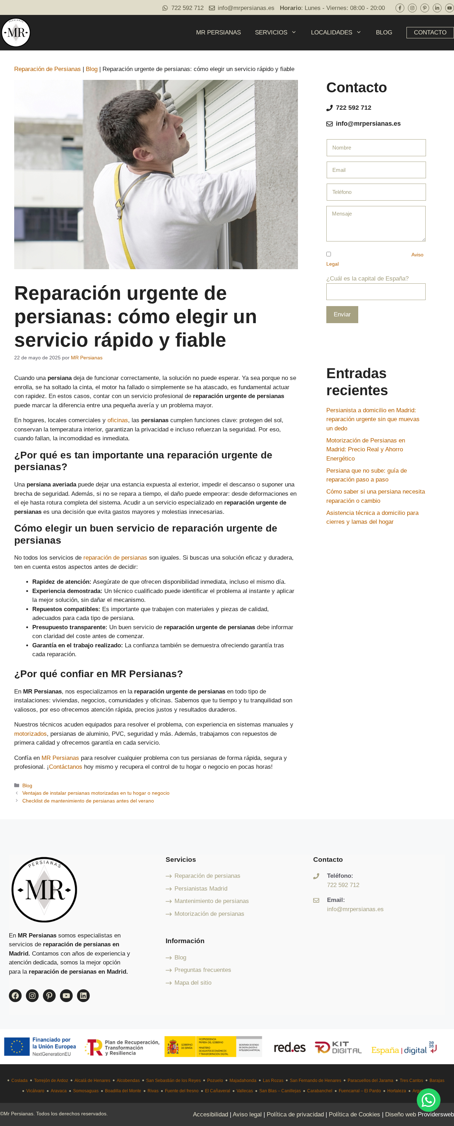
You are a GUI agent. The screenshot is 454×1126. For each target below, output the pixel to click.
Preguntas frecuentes (203, 970)
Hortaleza (396, 1090)
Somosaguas (86, 1090)
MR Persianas (60, 758)
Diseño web (400, 1114)
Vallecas (245, 1090)
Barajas (437, 1080)
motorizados (30, 733)
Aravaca (59, 1090)
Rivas (153, 1090)
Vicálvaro (35, 1090)
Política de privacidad (295, 1114)
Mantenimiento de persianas (212, 901)
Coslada (19, 1080)
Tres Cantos (411, 1080)
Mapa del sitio (193, 982)
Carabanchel (319, 1090)
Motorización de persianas (209, 913)
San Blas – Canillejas (280, 1090)
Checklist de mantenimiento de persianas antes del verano (88, 801)
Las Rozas (273, 1080)
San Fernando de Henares (315, 1080)
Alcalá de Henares (92, 1080)
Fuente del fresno (182, 1090)
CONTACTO (430, 32)
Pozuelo (215, 1080)
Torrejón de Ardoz (51, 1080)
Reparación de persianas (207, 875)
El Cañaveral (217, 1090)
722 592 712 (187, 8)
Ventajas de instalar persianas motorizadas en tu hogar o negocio (96, 793)
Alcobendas (128, 1080)
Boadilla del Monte (123, 1090)
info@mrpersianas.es (246, 8)
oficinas (117, 420)
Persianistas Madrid (201, 888)
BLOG (384, 32)
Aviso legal (247, 1114)
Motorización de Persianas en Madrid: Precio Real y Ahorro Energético (365, 449)
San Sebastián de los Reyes (173, 1080)
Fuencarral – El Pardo (360, 1090)
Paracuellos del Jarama (370, 1080)
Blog (92, 69)
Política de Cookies (354, 1114)
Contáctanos (65, 766)
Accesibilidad (210, 1114)
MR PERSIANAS (218, 32)
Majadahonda (242, 1080)
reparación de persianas (115, 557)
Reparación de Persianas (47, 69)
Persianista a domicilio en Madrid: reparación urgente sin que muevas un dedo (373, 419)
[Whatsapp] (428, 1100)
